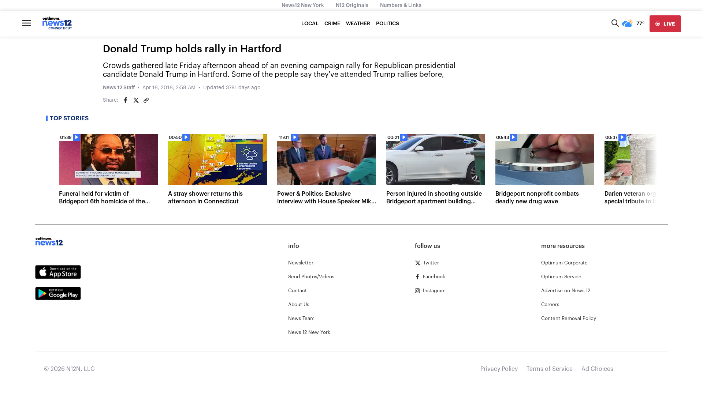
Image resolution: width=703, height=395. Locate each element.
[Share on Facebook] (126, 100)
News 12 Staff (119, 87)
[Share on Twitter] (136, 100)
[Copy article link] (146, 100)
